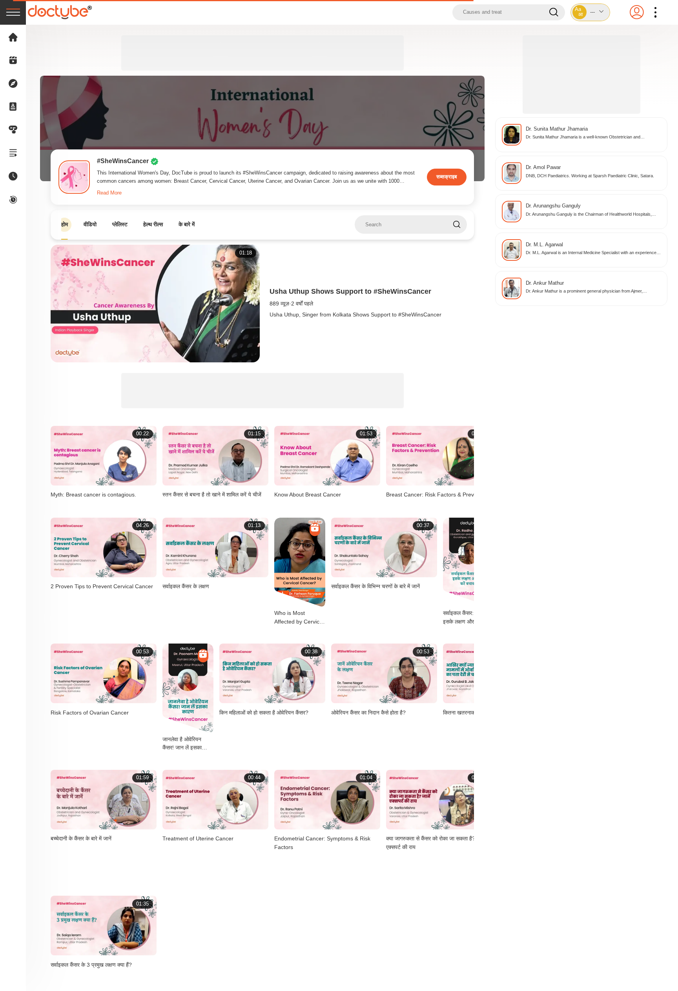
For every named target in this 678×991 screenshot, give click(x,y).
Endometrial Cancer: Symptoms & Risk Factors (322, 842)
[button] (590, 12)
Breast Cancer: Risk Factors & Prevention (437, 494)
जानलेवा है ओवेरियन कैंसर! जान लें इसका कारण (182, 744)
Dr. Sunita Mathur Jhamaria (557, 129)
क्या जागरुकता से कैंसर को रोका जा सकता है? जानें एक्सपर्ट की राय (435, 842)
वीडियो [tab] (90, 224)
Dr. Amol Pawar (543, 167)
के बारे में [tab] (187, 224)
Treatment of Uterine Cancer (197, 838)
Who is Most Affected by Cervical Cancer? (299, 618)
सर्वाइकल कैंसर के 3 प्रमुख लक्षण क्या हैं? (91, 965)
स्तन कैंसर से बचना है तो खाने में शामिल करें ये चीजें (211, 494)
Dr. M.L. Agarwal (544, 244)
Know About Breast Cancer (307, 494)
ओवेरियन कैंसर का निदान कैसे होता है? (368, 712)
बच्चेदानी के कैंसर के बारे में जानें (81, 838)
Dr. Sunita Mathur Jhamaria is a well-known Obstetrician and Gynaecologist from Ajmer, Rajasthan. (583, 137)
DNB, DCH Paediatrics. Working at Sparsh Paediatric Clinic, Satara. (590, 175)
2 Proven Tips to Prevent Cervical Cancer (102, 586)
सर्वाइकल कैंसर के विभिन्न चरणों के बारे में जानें (375, 586)
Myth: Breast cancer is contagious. (93, 494)
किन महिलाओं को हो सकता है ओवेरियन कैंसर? (263, 712)
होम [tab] (64, 224)
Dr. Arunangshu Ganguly (553, 206)
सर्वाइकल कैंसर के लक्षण (185, 586)
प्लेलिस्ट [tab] (120, 224)
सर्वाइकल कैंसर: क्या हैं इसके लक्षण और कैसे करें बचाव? (467, 618)
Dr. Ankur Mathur (545, 283)
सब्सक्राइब (446, 177)
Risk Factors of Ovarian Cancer (90, 712)
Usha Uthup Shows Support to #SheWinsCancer (350, 291)
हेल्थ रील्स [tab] (153, 224)
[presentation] (13, 12)
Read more (109, 193)
